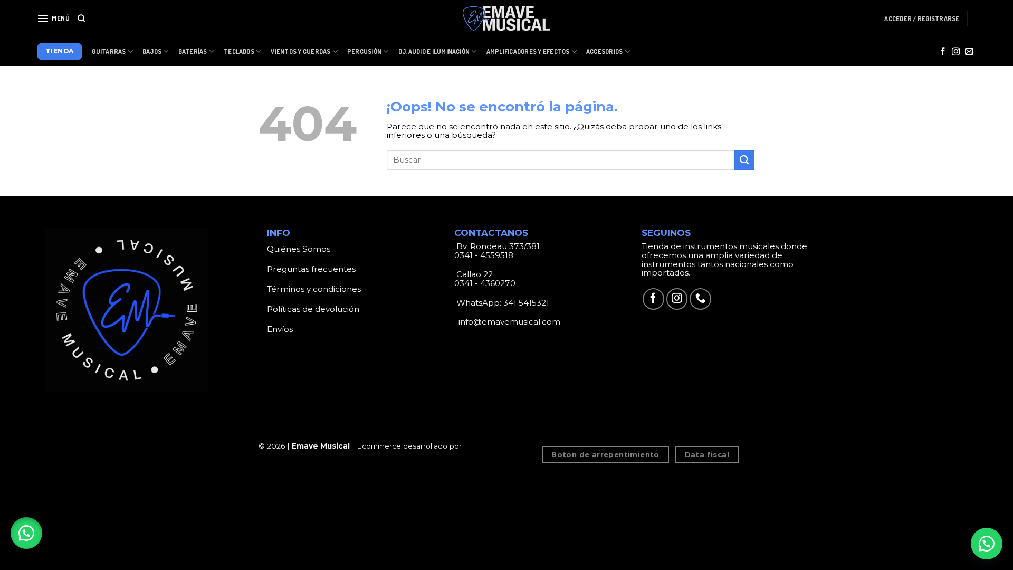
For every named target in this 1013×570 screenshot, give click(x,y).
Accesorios (604, 51)
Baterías (192, 51)
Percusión (364, 51)
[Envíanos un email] (969, 52)
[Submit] (744, 160)
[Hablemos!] (986, 543)
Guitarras (109, 51)
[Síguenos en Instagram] (956, 52)
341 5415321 (526, 303)
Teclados (239, 51)
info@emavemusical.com (508, 322)
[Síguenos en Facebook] (943, 52)
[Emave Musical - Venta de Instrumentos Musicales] (506, 18)
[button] (26, 533)
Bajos (151, 51)
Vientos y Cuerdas (300, 51)
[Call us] (700, 299)
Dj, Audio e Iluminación (434, 51)
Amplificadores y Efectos (528, 51)
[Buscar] (81, 18)
